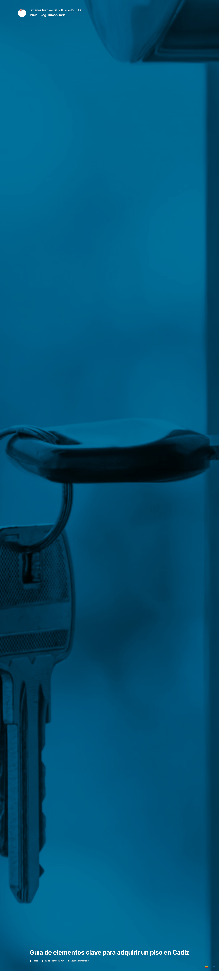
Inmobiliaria (57, 15)
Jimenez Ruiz (39, 10)
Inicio (34, 15)
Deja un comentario (80, 961)
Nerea (35, 961)
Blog (43, 15)
